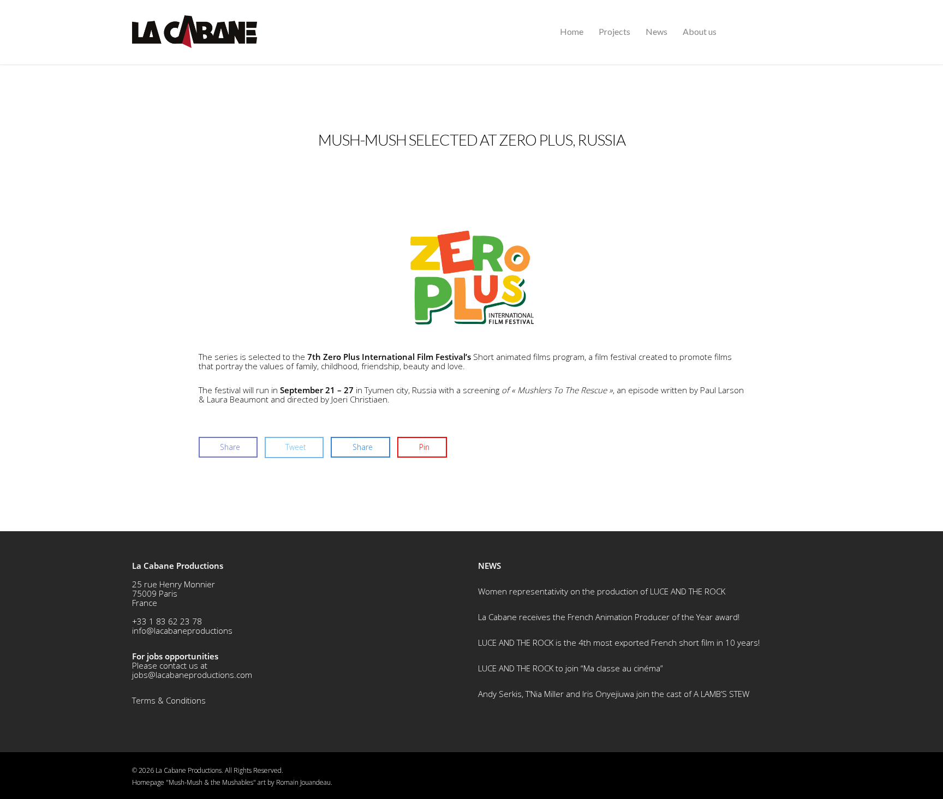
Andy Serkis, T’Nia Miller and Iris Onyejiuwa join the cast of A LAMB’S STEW (613, 693)
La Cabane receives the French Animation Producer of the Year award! (608, 616)
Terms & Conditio (164, 700)
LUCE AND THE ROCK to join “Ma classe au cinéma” (570, 668)
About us (700, 31)
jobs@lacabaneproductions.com (192, 674)
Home (571, 31)
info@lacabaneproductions (182, 630)
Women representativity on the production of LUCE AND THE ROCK (601, 591)
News (656, 31)
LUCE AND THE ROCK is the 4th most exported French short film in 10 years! (619, 642)
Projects (614, 31)
